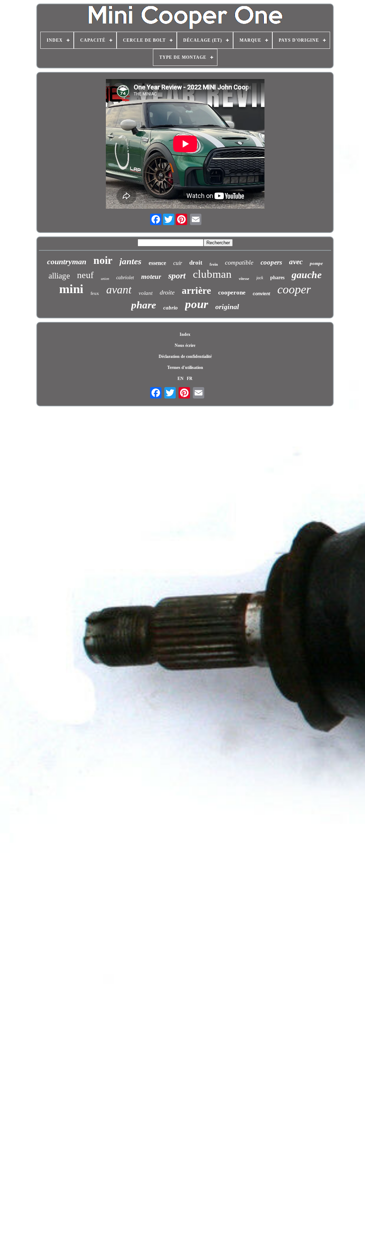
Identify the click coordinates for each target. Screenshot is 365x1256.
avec (296, 261)
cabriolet (125, 277)
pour (196, 304)
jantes (130, 261)
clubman (212, 274)
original (227, 307)
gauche (307, 274)
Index (185, 334)
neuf (85, 275)
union (105, 279)
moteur (151, 276)
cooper (294, 289)
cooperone (232, 292)
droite (167, 292)
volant (146, 293)
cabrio (170, 308)
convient (261, 293)
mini (71, 289)
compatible (239, 262)
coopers (271, 262)
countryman (66, 261)
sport (177, 275)
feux (95, 293)
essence (157, 263)
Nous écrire (185, 345)
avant (119, 289)
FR (189, 378)
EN (181, 378)
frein (214, 264)
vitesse (244, 278)
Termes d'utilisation (185, 367)
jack (259, 277)
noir (102, 260)
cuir (177, 263)
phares (277, 277)
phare (143, 305)
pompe (316, 263)
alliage (59, 275)
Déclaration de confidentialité (185, 356)
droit (195, 262)
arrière (196, 290)
